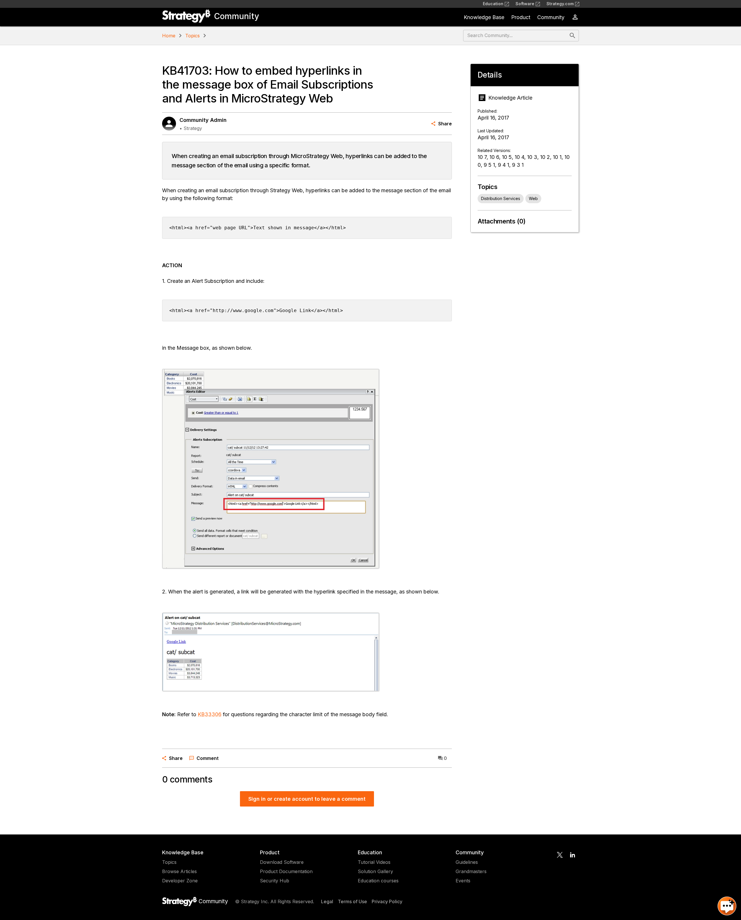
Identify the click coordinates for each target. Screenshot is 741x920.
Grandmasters (471, 871)
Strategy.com (560, 3)
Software (525, 3)
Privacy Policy (387, 901)
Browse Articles (179, 871)
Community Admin (203, 120)
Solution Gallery (375, 871)
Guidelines (467, 862)
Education (493, 3)
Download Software (282, 862)
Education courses (378, 881)
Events (463, 881)
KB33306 (209, 714)
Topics (192, 36)
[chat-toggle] (727, 906)
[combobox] (515, 36)
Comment (208, 758)
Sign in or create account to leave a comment (307, 799)
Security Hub (274, 881)
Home (168, 36)
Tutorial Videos (374, 862)
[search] (572, 35)
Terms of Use (352, 901)
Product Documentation (286, 871)
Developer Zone (180, 881)
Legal (327, 901)
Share (445, 124)
